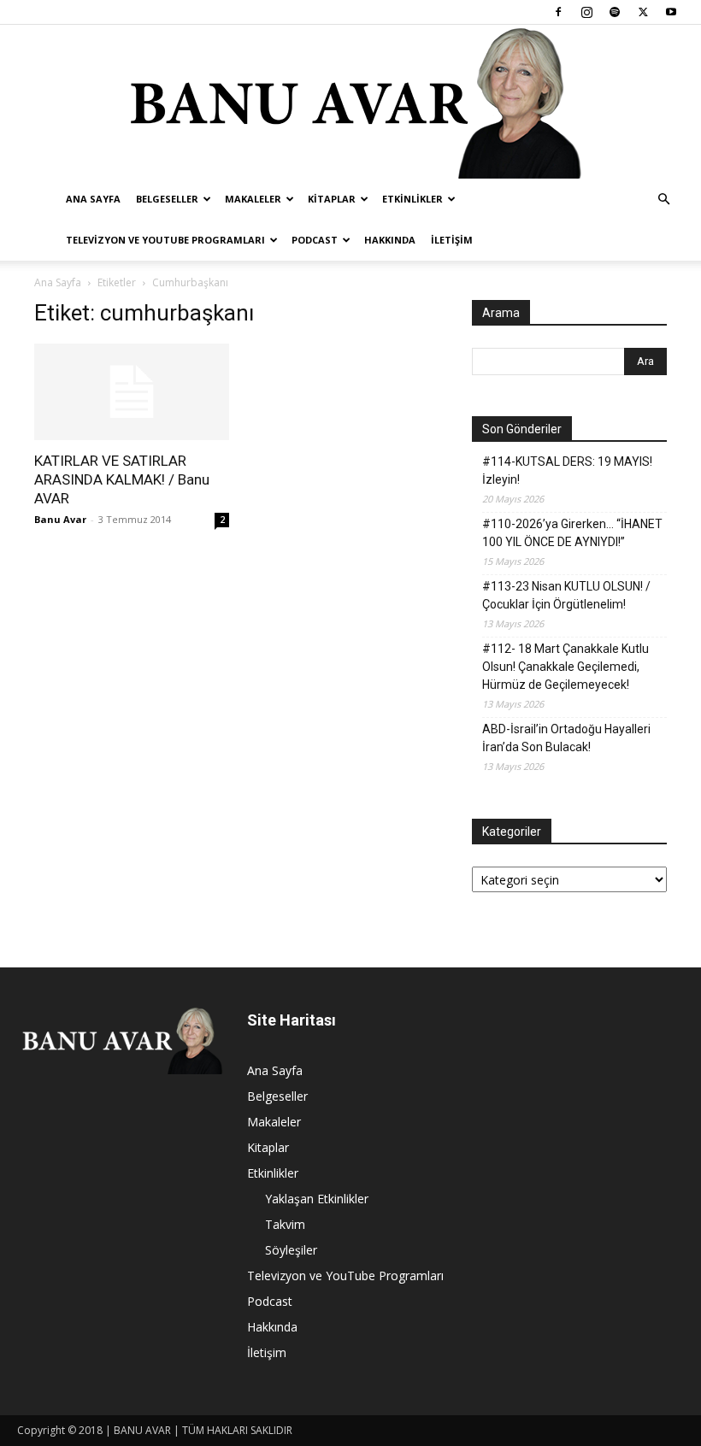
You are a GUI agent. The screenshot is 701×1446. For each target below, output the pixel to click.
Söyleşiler (291, 1250)
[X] (643, 12)
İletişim (452, 239)
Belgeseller (167, 198)
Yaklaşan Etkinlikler (316, 1198)
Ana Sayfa (93, 198)
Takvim (285, 1224)
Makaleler (253, 198)
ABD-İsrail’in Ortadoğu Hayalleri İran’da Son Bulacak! (566, 738)
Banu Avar (60, 519)
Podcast (315, 239)
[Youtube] (671, 12)
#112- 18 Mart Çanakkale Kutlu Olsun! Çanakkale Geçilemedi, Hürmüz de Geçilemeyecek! (565, 666)
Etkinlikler (412, 198)
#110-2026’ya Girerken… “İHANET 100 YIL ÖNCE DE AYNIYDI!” (572, 533)
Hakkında (389, 239)
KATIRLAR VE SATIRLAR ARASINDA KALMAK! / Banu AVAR (121, 479)
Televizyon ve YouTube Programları (165, 239)
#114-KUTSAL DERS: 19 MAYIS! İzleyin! (567, 470)
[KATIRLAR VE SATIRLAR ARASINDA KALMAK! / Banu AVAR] (131, 392)
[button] (663, 199)
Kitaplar (332, 198)
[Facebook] (558, 12)
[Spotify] (614, 12)
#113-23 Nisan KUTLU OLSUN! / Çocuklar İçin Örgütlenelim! (566, 595)
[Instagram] (586, 12)
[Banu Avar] (350, 102)
